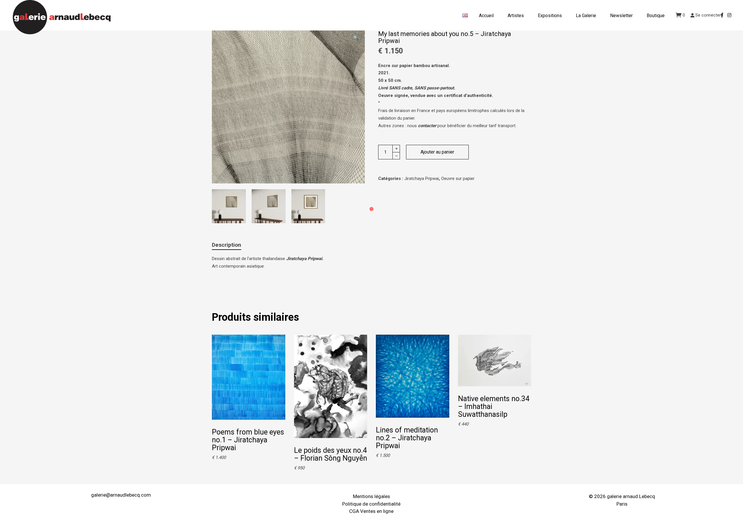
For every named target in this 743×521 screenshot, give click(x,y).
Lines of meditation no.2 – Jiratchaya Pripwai (407, 438)
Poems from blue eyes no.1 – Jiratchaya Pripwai (248, 440)
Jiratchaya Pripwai (421, 178)
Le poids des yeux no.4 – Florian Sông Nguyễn (330, 454)
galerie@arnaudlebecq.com (121, 495)
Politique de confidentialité (371, 504)
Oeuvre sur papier (458, 178)
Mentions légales (371, 496)
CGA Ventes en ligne (371, 511)
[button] (355, 37)
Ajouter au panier (437, 152)
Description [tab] (226, 245)
